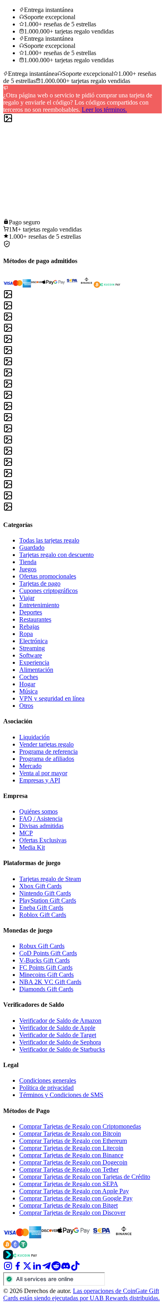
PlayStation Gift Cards (47, 900)
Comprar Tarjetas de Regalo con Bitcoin (70, 1133)
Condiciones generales (47, 1080)
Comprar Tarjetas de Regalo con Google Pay (76, 1198)
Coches (28, 676)
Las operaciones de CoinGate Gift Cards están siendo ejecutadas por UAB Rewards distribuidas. (81, 1294)
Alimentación (36, 669)
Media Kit (32, 847)
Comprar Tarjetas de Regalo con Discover (72, 1212)
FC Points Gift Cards (45, 967)
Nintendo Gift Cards (45, 893)
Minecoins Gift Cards (46, 974)
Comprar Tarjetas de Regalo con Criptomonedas (80, 1126)
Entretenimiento (39, 605)
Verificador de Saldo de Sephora (60, 1042)
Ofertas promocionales (47, 576)
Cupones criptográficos (48, 590)
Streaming (32, 648)
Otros (26, 705)
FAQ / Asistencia (40, 818)
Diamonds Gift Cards (46, 989)
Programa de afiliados (46, 758)
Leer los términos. (104, 109)
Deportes (30, 612)
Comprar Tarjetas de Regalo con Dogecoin (73, 1162)
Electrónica (33, 641)
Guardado (31, 547)
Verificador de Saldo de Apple (57, 1027)
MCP (26, 833)
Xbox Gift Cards (40, 886)
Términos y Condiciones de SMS (61, 1094)
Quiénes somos (38, 811)
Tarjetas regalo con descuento (56, 554)
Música (28, 691)
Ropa (26, 633)
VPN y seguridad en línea (52, 698)
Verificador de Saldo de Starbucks (62, 1049)
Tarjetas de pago (39, 583)
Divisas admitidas (41, 825)
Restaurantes (35, 619)
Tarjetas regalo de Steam (50, 878)
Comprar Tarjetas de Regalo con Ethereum (73, 1140)
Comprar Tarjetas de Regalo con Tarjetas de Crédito (84, 1176)
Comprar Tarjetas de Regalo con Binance (71, 1155)
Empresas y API (39, 780)
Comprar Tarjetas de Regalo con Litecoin (71, 1148)
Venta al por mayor (43, 773)
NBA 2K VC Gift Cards (50, 981)
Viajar (26, 597)
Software (30, 655)
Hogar (27, 684)
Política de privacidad (46, 1087)
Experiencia (34, 662)
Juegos (27, 569)
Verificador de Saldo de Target (57, 1035)
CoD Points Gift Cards (48, 953)
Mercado (30, 765)
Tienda (27, 561)
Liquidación (34, 737)
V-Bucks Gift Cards (44, 960)
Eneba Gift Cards (41, 907)
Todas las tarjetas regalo (49, 540)
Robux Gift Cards (41, 946)
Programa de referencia (48, 751)
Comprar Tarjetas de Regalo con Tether (69, 1169)
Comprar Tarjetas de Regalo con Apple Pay (74, 1191)
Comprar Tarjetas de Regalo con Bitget (68, 1205)
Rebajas (29, 626)
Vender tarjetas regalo (46, 744)
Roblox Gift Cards (42, 914)
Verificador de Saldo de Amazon (60, 1020)
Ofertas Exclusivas (42, 840)
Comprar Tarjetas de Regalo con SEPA (68, 1183)
